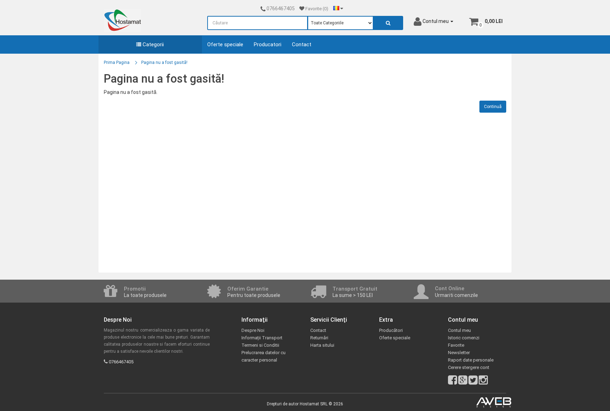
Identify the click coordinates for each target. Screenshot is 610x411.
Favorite (456, 345)
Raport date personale (471, 360)
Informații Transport (261, 337)
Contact (301, 44)
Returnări (319, 337)
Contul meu (459, 330)
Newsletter (459, 352)
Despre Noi (252, 330)
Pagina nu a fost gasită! (164, 62)
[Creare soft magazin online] (494, 402)
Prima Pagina (117, 62)
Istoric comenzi (463, 337)
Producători (391, 330)
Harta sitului (322, 345)
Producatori (267, 44)
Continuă (493, 106)
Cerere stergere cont (468, 367)
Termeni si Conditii (260, 345)
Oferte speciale (225, 44)
